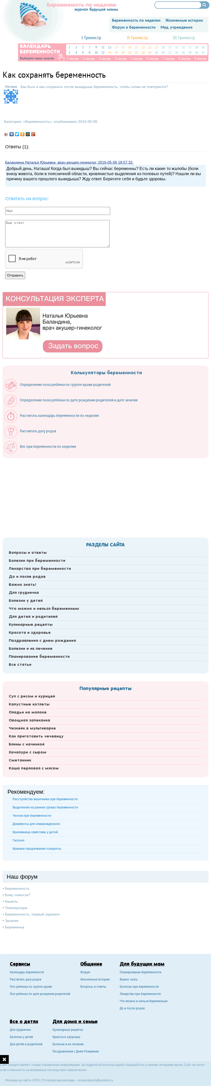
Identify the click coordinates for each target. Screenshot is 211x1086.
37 (189, 47)
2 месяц (89, 59)
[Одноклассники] (22, 134)
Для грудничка (24, 593)
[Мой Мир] (28, 134)
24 (143, 52)
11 (102, 47)
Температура (16, 908)
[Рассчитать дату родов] (32, 437)
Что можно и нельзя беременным (44, 609)
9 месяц (200, 59)
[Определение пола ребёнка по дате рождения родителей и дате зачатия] (73, 406)
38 (189, 52)
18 (123, 52)
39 (196, 47)
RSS (36, 1080)
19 (129, 47)
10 (96, 52)
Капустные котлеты (29, 704)
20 (129, 52)
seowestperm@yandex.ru (95, 1080)
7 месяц (168, 59)
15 (116, 47)
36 (183, 52)
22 (136, 52)
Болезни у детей (26, 601)
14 (109, 52)
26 (149, 52)
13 (109, 47)
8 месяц (184, 59)
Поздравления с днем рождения (42, 641)
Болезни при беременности (37, 561)
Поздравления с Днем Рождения (75, 1052)
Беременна (14, 927)
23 (143, 47)
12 (102, 52)
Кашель (11, 901)
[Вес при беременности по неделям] (42, 452)
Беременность (37, 121)
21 (136, 47)
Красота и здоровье (30, 633)
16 (116, 52)
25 (149, 47)
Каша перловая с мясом (34, 768)
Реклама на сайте (18, 1080)
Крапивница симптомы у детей (35, 832)
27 (156, 47)
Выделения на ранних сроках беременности (45, 807)
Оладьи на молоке (28, 712)
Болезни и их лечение (30, 649)
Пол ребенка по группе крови (31, 987)
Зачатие (12, 921)
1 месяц (73, 59)
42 (203, 52)
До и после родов (27, 577)
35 (183, 47)
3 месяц (105, 59)
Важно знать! (22, 585)
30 (163, 52)
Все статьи (20, 665)
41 (203, 47)
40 (196, 52)
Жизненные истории (95, 980)
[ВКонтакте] (11, 134)
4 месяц (121, 59)
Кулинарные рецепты (30, 625)
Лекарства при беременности (40, 569)
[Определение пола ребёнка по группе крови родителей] (60, 390)
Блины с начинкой (27, 744)
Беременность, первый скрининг (32, 914)
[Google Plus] (33, 134)
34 (176, 52)
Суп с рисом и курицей (32, 696)
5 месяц (137, 59)
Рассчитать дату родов (25, 980)
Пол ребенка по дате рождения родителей (40, 994)
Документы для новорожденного (36, 824)
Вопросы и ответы (28, 553)
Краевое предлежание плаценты (37, 848)
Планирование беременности (39, 657)
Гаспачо (18, 840)
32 (169, 52)
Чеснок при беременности (32, 815)
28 (156, 52)
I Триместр (91, 38)
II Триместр (137, 38)
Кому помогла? (18, 895)
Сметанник (20, 760)
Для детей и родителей (33, 617)
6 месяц (153, 59)
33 (176, 47)
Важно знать (129, 980)
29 (163, 47)
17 (123, 47)
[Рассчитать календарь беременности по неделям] (54, 421)
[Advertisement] (105, 496)
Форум (85, 973)
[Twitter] (17, 134)
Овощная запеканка (29, 720)
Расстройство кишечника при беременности (45, 799)
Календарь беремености (27, 973)
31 (169, 47)
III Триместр (184, 38)
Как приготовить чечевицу (36, 736)
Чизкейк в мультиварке (32, 728)
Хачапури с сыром (27, 752)
